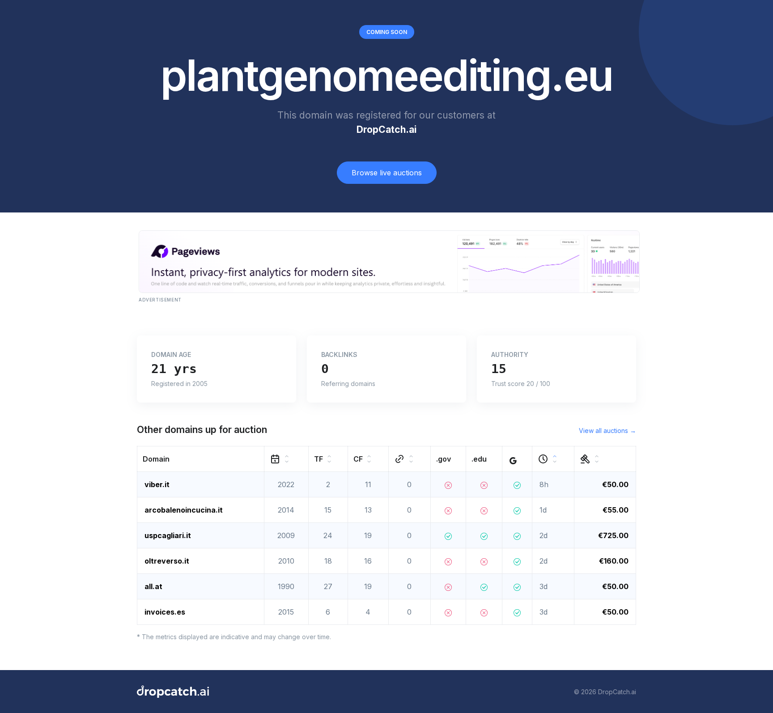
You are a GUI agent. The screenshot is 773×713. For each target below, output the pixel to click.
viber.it (157, 484)
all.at (153, 586)
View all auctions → (607, 430)
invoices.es (164, 611)
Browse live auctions (387, 172)
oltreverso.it (166, 560)
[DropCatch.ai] (173, 691)
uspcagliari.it (167, 535)
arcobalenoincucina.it (183, 509)
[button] (200, 459)
